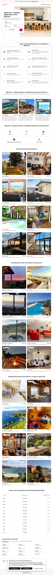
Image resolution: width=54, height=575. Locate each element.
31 (5, 44)
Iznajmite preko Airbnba (45, 4)
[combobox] (13, 23)
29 (15, 42)
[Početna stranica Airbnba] (4, 4)
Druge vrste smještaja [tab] (14, 541)
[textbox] (8, 26)
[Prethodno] (25, 97)
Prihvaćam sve (14, 568)
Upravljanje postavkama (38, 568)
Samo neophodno (27, 568)
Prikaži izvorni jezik (35, 1)
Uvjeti (30, 573)
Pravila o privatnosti (25, 573)
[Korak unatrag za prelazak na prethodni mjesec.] (5, 29)
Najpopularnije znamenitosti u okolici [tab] (26, 541)
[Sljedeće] (28, 97)
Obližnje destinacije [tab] (5, 541)
